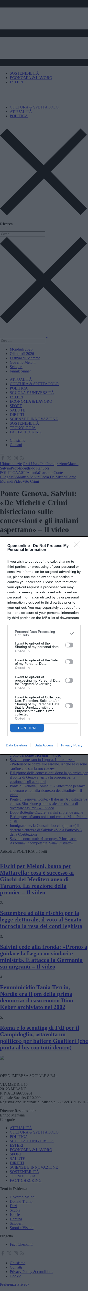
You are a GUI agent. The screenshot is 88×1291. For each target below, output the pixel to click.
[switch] (69, 645)
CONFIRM (27, 728)
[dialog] (44, 645)
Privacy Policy (71, 745)
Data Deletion (16, 745)
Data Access (44, 745)
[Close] (78, 546)
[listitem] (44, 633)
